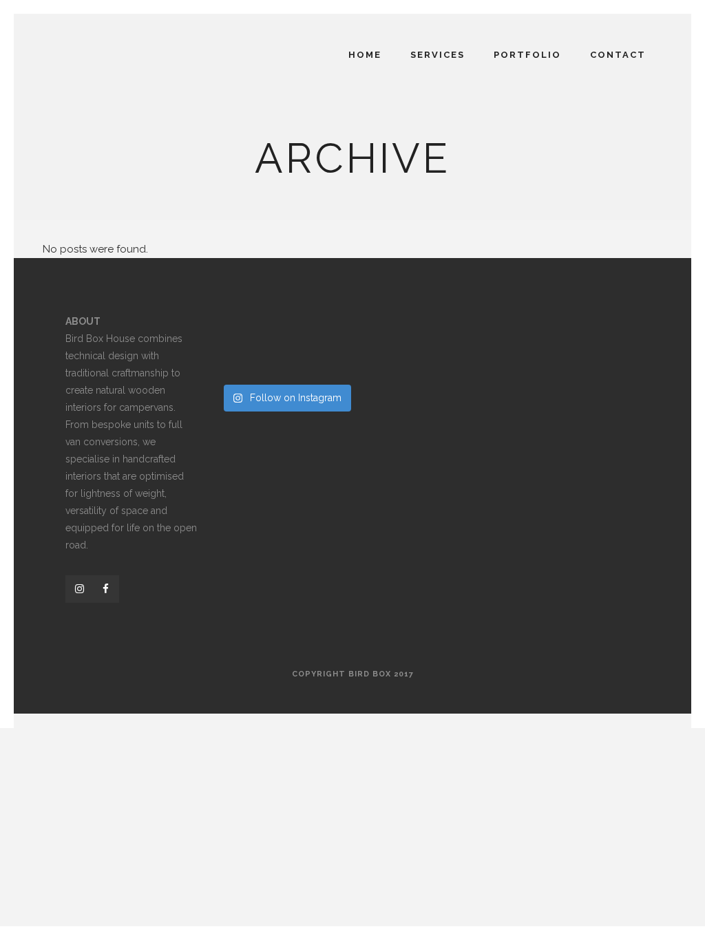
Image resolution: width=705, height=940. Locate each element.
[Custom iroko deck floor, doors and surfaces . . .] (286, 362)
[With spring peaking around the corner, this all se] (286, 332)
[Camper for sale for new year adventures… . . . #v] (332, 332)
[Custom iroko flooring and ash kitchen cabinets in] (240, 332)
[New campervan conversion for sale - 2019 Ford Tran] (240, 362)
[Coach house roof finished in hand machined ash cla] (332, 362)
